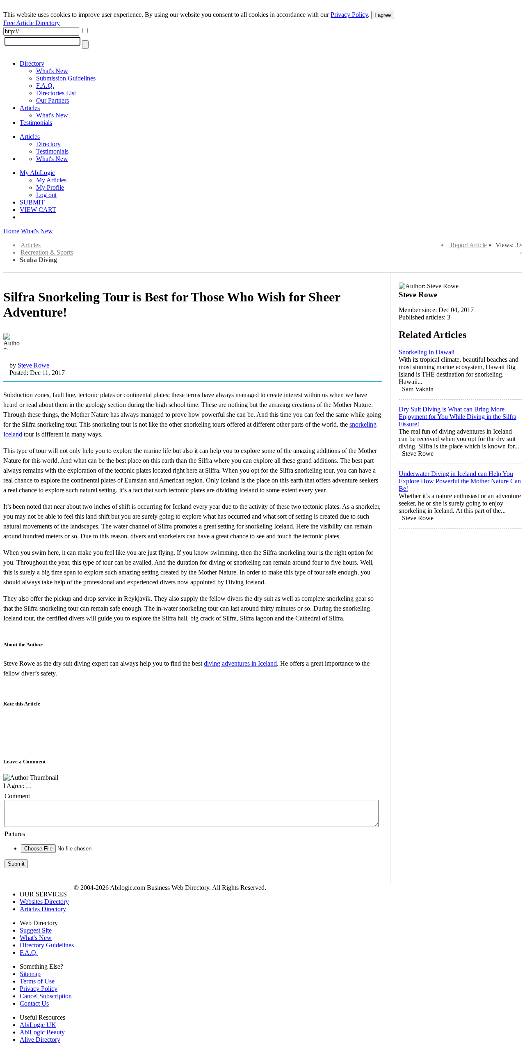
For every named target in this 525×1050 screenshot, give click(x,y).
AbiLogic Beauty (42, 1032)
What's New (52, 70)
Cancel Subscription (46, 996)
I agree (382, 15)
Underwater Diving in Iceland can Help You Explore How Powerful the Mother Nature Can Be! (460, 481)
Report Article (468, 244)
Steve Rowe (33, 365)
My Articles (51, 180)
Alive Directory (40, 1039)
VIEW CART (38, 209)
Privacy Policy (349, 14)
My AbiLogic (37, 172)
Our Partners (52, 100)
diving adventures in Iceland (240, 663)
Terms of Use (37, 981)
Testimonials (36, 122)
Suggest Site (36, 930)
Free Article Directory (31, 22)
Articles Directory (43, 908)
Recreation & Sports (47, 252)
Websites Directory (44, 901)
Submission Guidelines (66, 78)
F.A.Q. (45, 85)
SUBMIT (32, 202)
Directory (32, 63)
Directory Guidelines (47, 945)
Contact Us (34, 1003)
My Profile (50, 187)
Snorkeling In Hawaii (426, 352)
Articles (30, 107)
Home (11, 230)
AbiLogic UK (38, 1024)
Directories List (56, 93)
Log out (46, 194)
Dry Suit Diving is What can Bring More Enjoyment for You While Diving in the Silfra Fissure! (457, 416)
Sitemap (30, 973)
